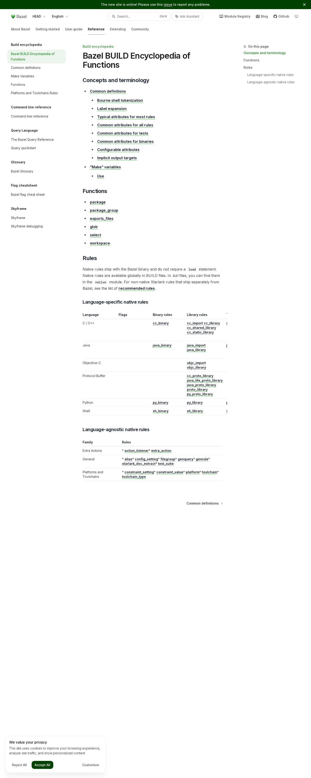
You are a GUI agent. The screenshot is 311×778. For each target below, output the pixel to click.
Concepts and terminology (265, 53)
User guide (73, 29)
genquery (185, 459)
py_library (195, 402)
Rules (248, 67)
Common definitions (108, 91)
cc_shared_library (201, 328)
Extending (118, 29)
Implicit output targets (117, 158)
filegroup (168, 459)
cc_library (212, 323)
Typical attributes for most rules (126, 116)
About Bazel (20, 29)
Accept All (42, 765)
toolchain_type (134, 477)
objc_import (196, 363)
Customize (90, 765)
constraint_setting (139, 472)
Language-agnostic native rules (271, 82)
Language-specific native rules (270, 75)
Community (140, 29)
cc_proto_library (200, 376)
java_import (196, 345)
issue (168, 4)
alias (128, 459)
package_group (104, 210)
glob (94, 226)
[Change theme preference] (296, 16)
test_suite (166, 464)
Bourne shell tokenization (120, 100)
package (98, 202)
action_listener (137, 451)
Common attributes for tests (122, 133)
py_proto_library (200, 394)
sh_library (195, 411)
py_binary (160, 402)
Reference (96, 29)
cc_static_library (200, 332)
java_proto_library (201, 385)
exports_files (101, 218)
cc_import (195, 323)
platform (192, 472)
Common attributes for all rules (125, 125)
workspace (100, 243)
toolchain (209, 472)
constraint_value (169, 472)
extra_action (161, 451)
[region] (152, 363)
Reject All (19, 765)
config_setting (146, 459)
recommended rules (137, 288)
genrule (202, 459)
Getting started (48, 29)
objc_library (196, 367)
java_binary (162, 345)
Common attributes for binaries (125, 141)
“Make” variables (105, 167)
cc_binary (161, 323)
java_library (196, 350)
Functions (251, 60)
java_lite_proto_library (205, 380)
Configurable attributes (118, 149)
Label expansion (112, 108)
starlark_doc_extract (139, 464)
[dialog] (55, 754)
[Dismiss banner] (304, 5)
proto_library (197, 389)
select (95, 235)
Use (100, 176)
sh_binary (160, 411)
